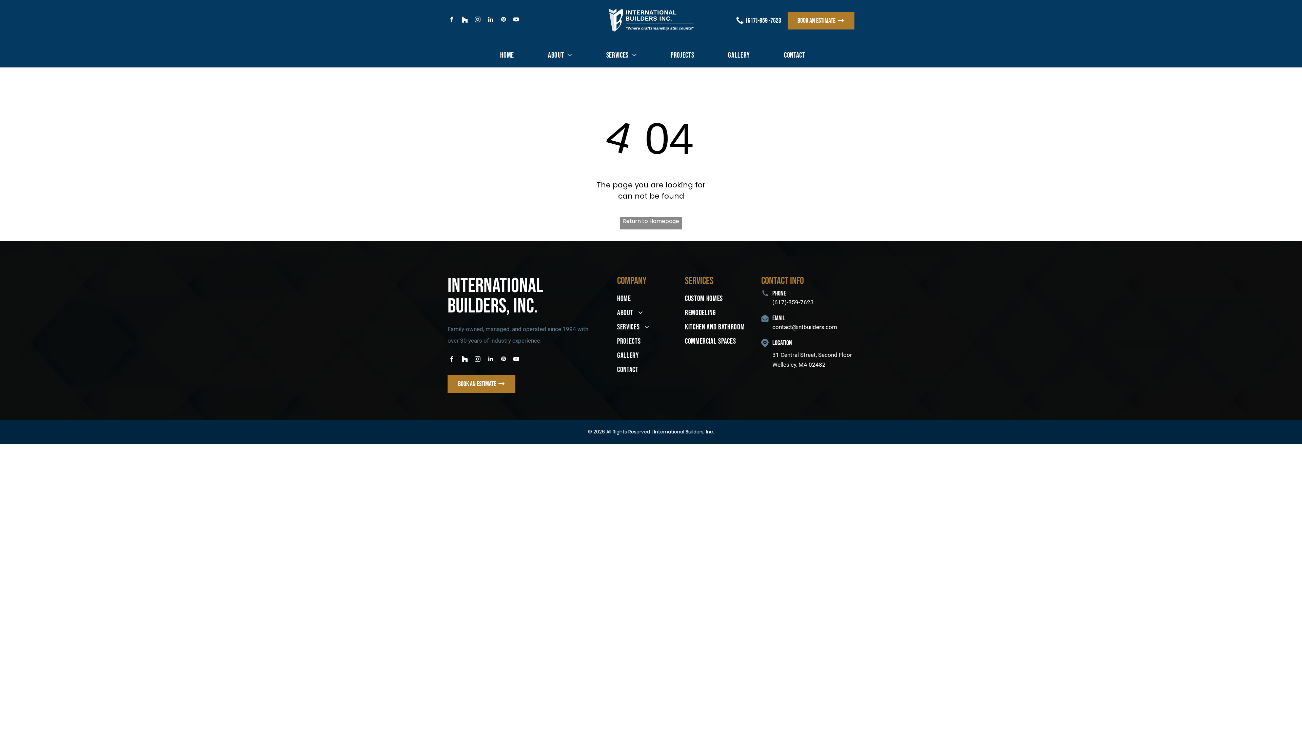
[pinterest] (503, 20)
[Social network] (464, 20)
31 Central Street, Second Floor (812, 354)
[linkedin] (490, 20)
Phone (779, 293)
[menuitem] (507, 55)
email (778, 318)
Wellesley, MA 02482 (799, 364)
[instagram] (477, 20)
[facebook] (452, 20)
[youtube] (516, 20)
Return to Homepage (651, 221)
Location (782, 343)
